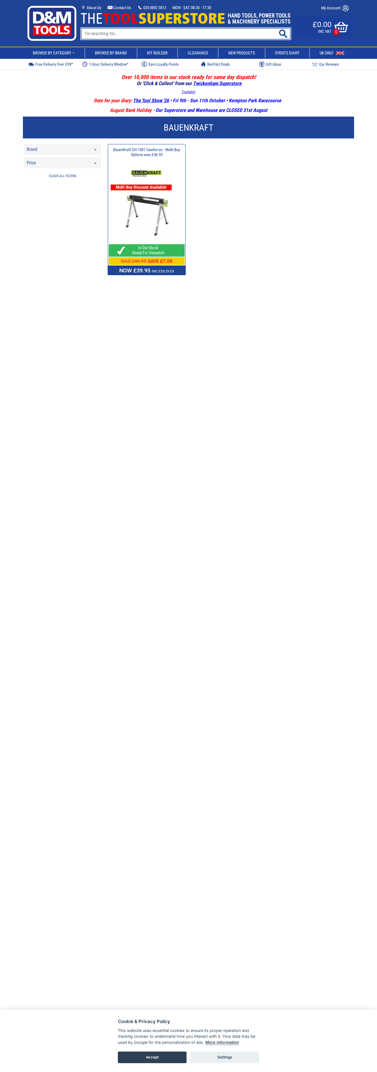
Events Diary (287, 53)
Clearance (198, 53)
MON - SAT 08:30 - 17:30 (191, 7)
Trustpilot (188, 92)
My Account (331, 8)
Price (31, 162)
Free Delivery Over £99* (54, 64)
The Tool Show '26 (151, 100)
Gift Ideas (273, 64)
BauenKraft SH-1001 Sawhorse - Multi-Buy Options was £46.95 (146, 152)
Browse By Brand (111, 53)
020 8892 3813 (154, 7)
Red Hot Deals (218, 64)
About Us (93, 7)
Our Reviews (329, 64)
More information (222, 1042)
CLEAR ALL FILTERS (62, 176)
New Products (241, 53)
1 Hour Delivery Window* (108, 64)
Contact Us (122, 7)
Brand (32, 149)
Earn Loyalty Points (163, 64)
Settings (224, 1057)
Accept (152, 1057)
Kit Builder (157, 53)
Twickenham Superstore (217, 83)
